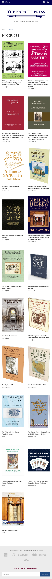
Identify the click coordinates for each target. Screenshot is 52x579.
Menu (7, 2)
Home (3, 29)
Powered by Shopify (37, 550)
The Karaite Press (25, 550)
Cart (48, 2)
